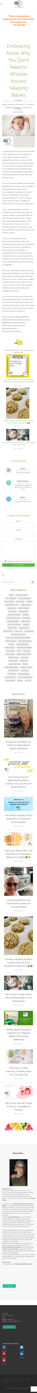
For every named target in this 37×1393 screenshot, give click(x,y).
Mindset (20, 680)
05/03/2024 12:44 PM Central (23, 499)
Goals (19, 651)
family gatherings (22, 644)
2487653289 (10, 1319)
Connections (26, 618)
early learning (28, 631)
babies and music (21, 595)
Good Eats (26, 651)
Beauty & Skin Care (12, 605)
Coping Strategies (13, 621)
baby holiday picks (24, 598)
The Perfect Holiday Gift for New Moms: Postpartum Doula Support (18, 818)
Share (18, 100)
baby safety (20, 601)
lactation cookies (26, 667)
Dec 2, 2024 (18, 1043)
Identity (25, 664)
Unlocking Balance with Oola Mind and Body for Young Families (18, 903)
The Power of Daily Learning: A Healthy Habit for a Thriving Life (18, 1071)
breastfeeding (23, 611)
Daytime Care (12, 628)
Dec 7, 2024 (18, 426)
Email (18, 530)
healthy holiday (13, 657)
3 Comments (19, 112)
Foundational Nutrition (24, 647)
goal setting (10, 651)
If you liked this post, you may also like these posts (18, 351)
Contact (10, 1286)
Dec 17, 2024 (18, 861)
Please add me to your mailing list (19, 561)
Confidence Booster (13, 618)
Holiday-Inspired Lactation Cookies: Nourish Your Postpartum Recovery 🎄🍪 (18, 962)
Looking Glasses (9, 677)
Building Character (14, 615)
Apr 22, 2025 (18, 752)
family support (10, 647)
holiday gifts (24, 661)
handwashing (10, 654)
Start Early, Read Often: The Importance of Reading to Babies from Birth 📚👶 (18, 854)
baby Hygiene (9, 601)
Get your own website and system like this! (18, 1388)
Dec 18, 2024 (18, 826)
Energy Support (11, 641)
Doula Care (18, 631)
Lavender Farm (13, 670)
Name (18, 521)
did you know (8, 631)
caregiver (26, 615)
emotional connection (18, 634)
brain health (12, 611)
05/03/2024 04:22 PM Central (23, 470)
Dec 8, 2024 (18, 911)
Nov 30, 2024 (18, 1079)
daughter (26, 624)
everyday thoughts (24, 641)
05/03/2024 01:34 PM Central (23, 483)
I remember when (14, 664)
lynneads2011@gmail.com (14, 1321)
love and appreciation (25, 677)
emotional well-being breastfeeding (18, 638)
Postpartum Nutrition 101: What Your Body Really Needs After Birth (19, 745)
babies (11, 595)
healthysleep (13, 661)
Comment (18, 539)
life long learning (23, 674)
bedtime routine (26, 605)
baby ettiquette (11, 598)
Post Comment (18, 565)
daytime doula (24, 628)
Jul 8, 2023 (18, 385)
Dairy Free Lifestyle (14, 624)
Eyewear (11, 644)
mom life (28, 680)
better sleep (12, 608)
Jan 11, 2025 (18, 791)
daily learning (25, 621)
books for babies (23, 608)
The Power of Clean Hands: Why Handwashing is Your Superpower (18, 997)
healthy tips (24, 657)
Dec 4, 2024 (18, 448)
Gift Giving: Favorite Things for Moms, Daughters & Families (18, 1106)
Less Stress (24, 670)
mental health (10, 680)
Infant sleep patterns (14, 107)
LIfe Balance (12, 674)
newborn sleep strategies (23, 108)
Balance (29, 601)
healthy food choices (24, 654)
